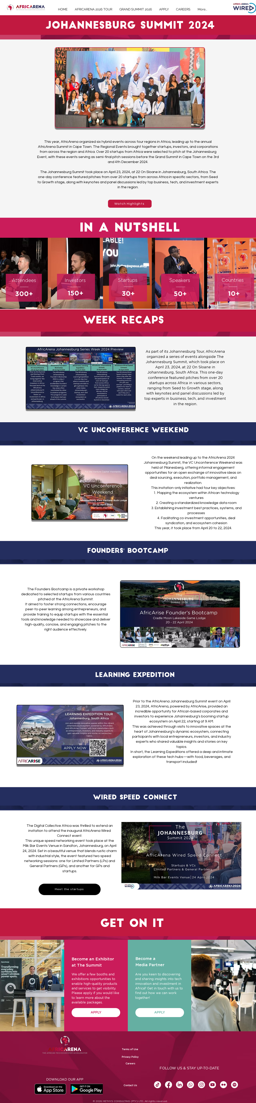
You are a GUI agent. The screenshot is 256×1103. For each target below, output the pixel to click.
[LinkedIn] (179, 1084)
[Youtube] (212, 1084)
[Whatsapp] (190, 1084)
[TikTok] (157, 1084)
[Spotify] (234, 1084)
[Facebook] (168, 1084)
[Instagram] (201, 1084)
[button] (159, 1012)
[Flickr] (223, 1084)
